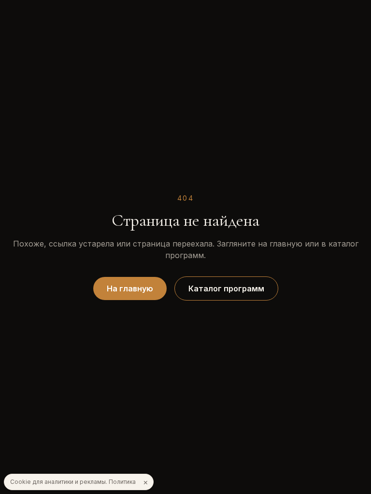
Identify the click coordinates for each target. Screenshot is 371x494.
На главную (130, 288)
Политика (122, 481)
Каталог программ (226, 288)
